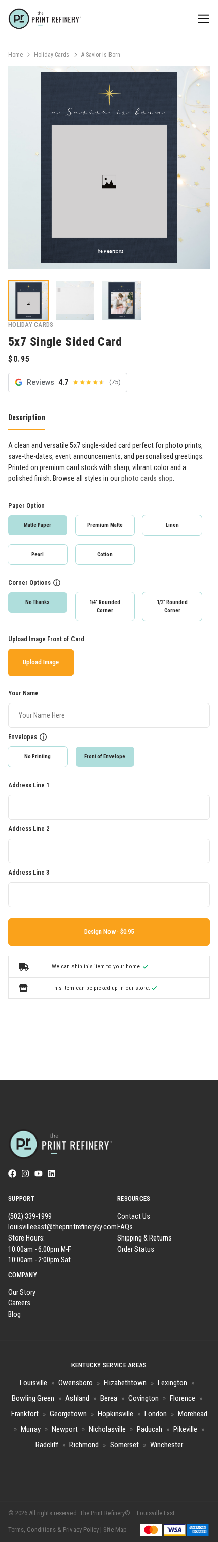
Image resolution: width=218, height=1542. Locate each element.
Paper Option (26, 505)
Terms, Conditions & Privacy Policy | (55, 1529)
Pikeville (185, 1429)
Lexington (172, 1382)
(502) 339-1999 (30, 1216)
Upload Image (41, 662)
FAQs (125, 1227)
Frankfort (25, 1413)
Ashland (77, 1398)
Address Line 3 (28, 872)
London (155, 1413)
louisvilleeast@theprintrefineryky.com (62, 1227)
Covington (143, 1398)
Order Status (135, 1249)
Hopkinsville (115, 1413)
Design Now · (102, 931)
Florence (182, 1398)
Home (15, 54)
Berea (108, 1398)
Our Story (21, 1292)
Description (26, 417)
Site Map (115, 1529)
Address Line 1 (28, 785)
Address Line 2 (28, 828)
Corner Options (29, 582)
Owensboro (75, 1382)
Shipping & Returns (144, 1238)
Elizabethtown (125, 1382)
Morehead (192, 1413)
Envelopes (22, 737)
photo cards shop (147, 478)
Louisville (33, 1382)
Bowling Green (33, 1398)
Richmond (84, 1444)
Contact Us (133, 1216)
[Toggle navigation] (202, 19)
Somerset (124, 1444)
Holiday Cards (51, 54)
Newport (65, 1429)
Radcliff (46, 1444)
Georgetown (68, 1413)
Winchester (166, 1444)
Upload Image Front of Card (46, 639)
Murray (31, 1429)
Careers (19, 1303)
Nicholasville (107, 1429)
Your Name (23, 693)
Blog (14, 1314)
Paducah (149, 1429)
